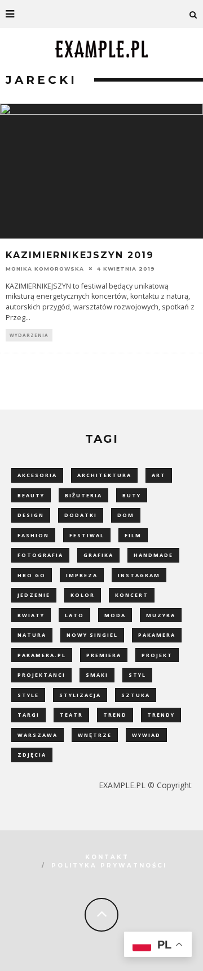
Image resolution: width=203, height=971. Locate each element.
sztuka (135, 695)
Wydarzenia (29, 335)
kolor (82, 595)
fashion (33, 535)
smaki (97, 674)
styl (137, 674)
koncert (131, 595)
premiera (103, 655)
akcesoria (37, 475)
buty (131, 495)
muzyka (160, 615)
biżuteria (83, 495)
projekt (157, 655)
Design (30, 515)
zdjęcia (31, 754)
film (133, 535)
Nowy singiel (92, 635)
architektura (104, 475)
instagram (139, 575)
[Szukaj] (193, 14)
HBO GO (31, 575)
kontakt (107, 857)
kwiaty (31, 615)
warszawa (37, 735)
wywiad (146, 735)
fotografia (40, 555)
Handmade (153, 555)
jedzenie (33, 595)
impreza (82, 575)
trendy (161, 714)
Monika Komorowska (45, 269)
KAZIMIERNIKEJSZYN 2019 (80, 255)
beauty (31, 495)
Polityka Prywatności (109, 865)
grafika (98, 555)
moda (115, 615)
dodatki (80, 515)
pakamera (156, 635)
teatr (71, 714)
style (28, 695)
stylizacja (80, 695)
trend (115, 714)
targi (28, 714)
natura (31, 635)
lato (74, 615)
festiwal (86, 535)
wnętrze (95, 735)
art (159, 475)
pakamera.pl (41, 655)
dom (125, 515)
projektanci (41, 674)
